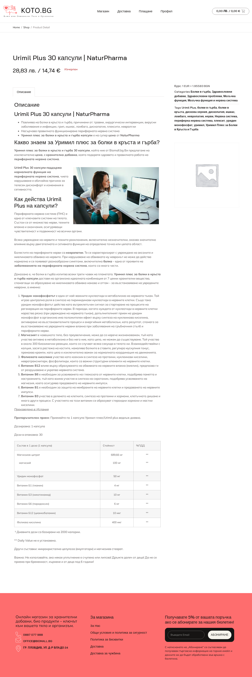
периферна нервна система (193, 120)
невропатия (195, 116)
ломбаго (180, 116)
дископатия (216, 112)
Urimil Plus (189, 107)
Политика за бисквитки (106, 639)
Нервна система (226, 116)
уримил (199, 125)
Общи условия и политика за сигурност (118, 633)
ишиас (230, 112)
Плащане (145, 11)
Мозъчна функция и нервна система (213, 100)
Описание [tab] (24, 92)
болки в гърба (46, 274)
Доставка (124, 11)
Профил (166, 11)
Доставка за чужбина (105, 653)
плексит (219, 120)
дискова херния (196, 112)
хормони (123, 396)
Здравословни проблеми (204, 96)
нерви (209, 116)
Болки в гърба (201, 91)
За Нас (95, 626)
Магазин (103, 11)
